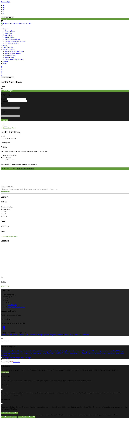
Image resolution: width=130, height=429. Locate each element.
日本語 (60, 353)
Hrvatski (3, 353)
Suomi (52, 351)
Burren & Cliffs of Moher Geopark (14, 51)
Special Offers (7, 35)
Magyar (121, 351)
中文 (10, 355)
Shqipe (113, 353)
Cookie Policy (68, 335)
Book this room (5, 191)
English (9, 351)
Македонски (77, 351)
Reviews (5, 61)
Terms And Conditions (81, 335)
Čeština (113, 351)
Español (15, 351)
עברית (21, 353)
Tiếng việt (84, 353)
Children (3, 112)
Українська (54, 353)
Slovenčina (4, 355)
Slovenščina (120, 353)
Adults (3, 103)
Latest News (8, 33)
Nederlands (38, 353)
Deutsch (3, 351)
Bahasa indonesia (13, 353)
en (3, 7)
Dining (5, 45)
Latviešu (69, 351)
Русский (91, 353)
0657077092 (5, 2)
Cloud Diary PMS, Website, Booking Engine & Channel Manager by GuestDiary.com (28, 335)
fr (3, 12)
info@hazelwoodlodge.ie (9, 236)
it (3, 14)
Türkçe (44, 353)
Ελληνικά (37, 351)
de (3, 5)
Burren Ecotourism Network (13, 53)
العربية (47, 351)
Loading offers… (9, 37)
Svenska (102, 353)
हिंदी (117, 351)
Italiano (26, 351)
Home (5, 29)
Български (99, 351)
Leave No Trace (9, 57)
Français (21, 351)
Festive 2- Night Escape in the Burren (15, 41)
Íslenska (26, 353)
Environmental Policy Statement (14, 59)
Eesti (43, 351)
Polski (78, 353)
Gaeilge (57, 351)
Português (72, 353)
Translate (16, 362)
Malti (94, 351)
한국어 (65, 353)
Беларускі (107, 351)
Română (97, 353)
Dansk (32, 351)
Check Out (4, 101)
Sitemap (60, 335)
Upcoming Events (10, 31)
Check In (3, 99)
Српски (108, 353)
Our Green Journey (9, 49)
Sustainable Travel (10, 55)
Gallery (5, 63)
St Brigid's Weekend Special (12, 39)
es (3, 10)
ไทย (48, 353)
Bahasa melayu (87, 351)
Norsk (32, 353)
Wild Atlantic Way (8, 47)
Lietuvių (63, 351)
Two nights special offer (12, 43)
